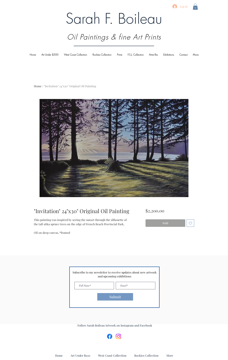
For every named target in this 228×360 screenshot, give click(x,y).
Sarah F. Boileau (114, 18)
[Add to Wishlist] (190, 223)
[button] (195, 7)
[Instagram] (118, 336)
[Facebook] (109, 336)
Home (38, 86)
